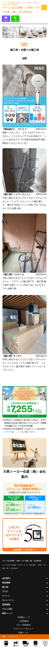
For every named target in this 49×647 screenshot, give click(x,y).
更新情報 (6, 604)
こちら (19, 432)
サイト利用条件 (23, 625)
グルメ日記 (7, 609)
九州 (17, 2)
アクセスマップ (13, 636)
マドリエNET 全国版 (8, 2)
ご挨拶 (3, 636)
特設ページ (7, 613)
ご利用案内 (24, 621)
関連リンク (24, 632)
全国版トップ (24, 617)
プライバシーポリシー (23, 629)
